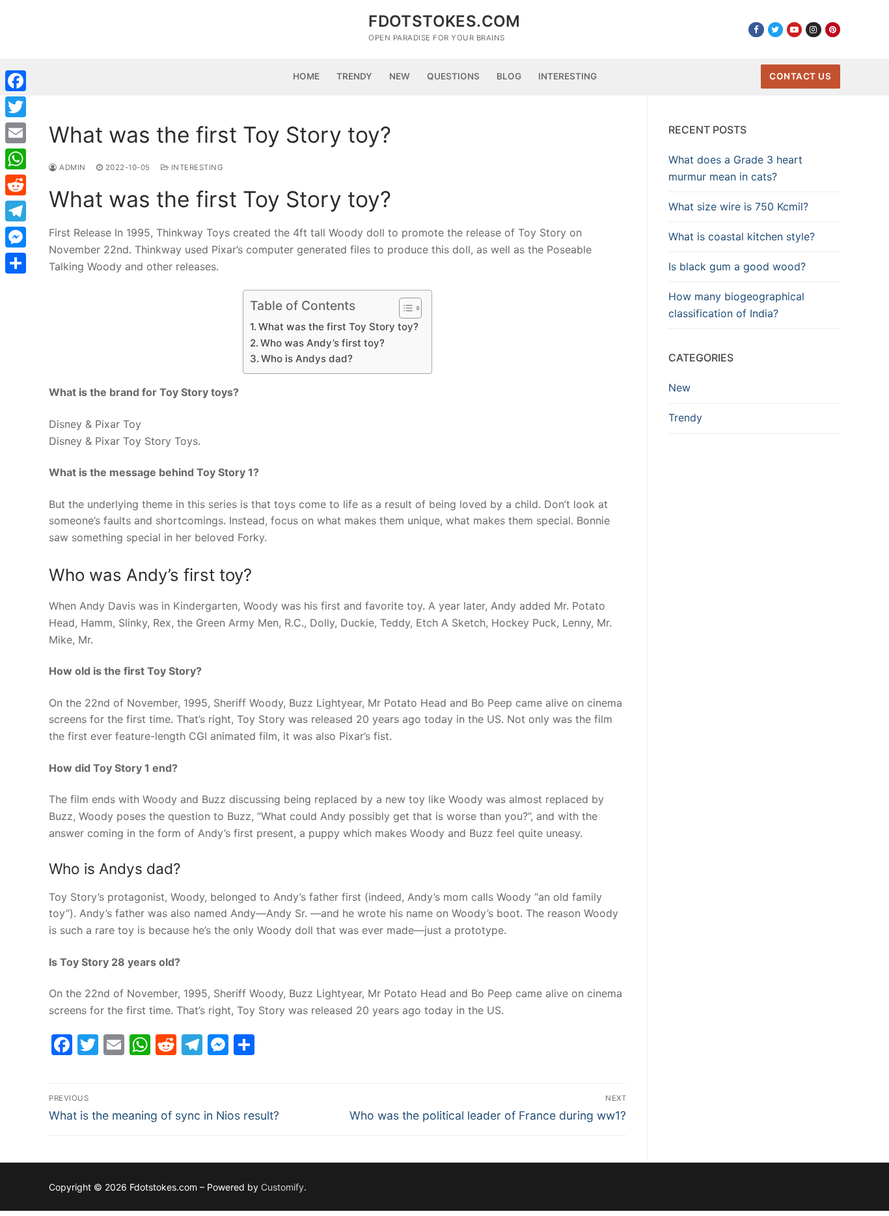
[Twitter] (775, 29)
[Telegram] (16, 211)
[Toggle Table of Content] (403, 308)
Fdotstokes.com (444, 21)
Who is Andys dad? (307, 358)
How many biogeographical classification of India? (736, 305)
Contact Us (800, 76)
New (679, 387)
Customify (282, 1187)
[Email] (16, 133)
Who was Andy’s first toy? (322, 343)
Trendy (685, 417)
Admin (71, 167)
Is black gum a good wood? (737, 266)
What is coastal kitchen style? (741, 236)
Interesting (196, 167)
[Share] (16, 263)
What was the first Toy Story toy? (338, 326)
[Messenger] (16, 237)
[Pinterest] (832, 29)
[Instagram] (813, 29)
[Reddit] (16, 185)
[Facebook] (755, 29)
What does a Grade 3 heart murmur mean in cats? (735, 168)
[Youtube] (794, 29)
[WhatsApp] (16, 159)
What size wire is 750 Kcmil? (738, 206)
